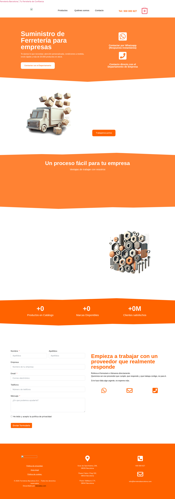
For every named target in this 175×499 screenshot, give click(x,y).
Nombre (14, 351)
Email (13, 373)
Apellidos (53, 351)
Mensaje (14, 396)
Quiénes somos (81, 10)
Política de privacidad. (34, 466)
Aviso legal (35, 470)
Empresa (15, 362)
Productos (63, 10)
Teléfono (15, 385)
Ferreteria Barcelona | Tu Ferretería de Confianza (22, 1)
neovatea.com (41, 486)
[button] (63, 10)
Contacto (99, 10)
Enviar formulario (21, 425)
